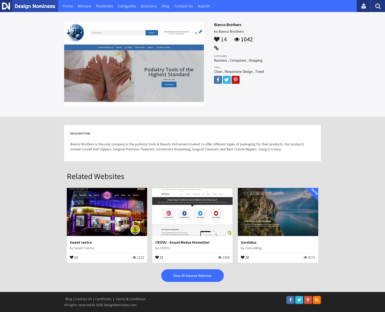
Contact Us (183, 5)
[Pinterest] (308, 300)
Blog (165, 5)
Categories (127, 5)
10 (75, 257)
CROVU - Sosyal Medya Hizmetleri (182, 242)
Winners (84, 5)
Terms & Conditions (131, 299)
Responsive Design (239, 71)
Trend (259, 71)
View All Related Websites (192, 275)
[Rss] (317, 300)
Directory (149, 5)
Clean (218, 71)
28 (246, 257)
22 (161, 257)
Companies (238, 60)
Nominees (104, 5)
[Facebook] (290, 300)
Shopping (255, 60)
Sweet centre (81, 242)
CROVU (164, 248)
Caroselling (253, 248)
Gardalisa (248, 242)
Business (220, 60)
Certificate (103, 299)
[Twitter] (299, 300)
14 (223, 37)
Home (68, 5)
